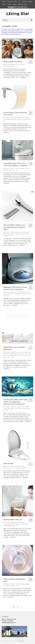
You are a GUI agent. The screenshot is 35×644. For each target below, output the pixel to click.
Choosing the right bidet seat (19, 353)
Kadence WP (21, 641)
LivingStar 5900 (6, 119)
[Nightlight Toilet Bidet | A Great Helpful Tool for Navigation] (17, 268)
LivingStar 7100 (11, 66)
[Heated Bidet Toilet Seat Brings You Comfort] (17, 97)
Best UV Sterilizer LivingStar (22, 352)
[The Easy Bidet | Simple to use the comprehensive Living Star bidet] (17, 206)
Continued (23, 77)
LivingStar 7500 (20, 119)
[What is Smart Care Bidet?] (17, 48)
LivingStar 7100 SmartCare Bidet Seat (12, 29)
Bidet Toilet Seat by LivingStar (23, 117)
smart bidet (5, 410)
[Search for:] (17, 7)
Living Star (5, 170)
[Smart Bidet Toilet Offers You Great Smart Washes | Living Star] (17, 150)
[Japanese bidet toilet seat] (17, 501)
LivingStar (8, 64)
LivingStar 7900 (27, 119)
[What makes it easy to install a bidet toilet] (17, 328)
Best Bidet (19, 292)
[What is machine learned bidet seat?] (17, 560)
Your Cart (23, 4)
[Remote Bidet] (17, 444)
